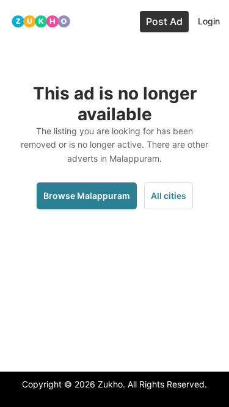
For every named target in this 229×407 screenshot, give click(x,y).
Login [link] (209, 21)
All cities (168, 195)
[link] (41, 22)
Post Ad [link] (164, 21)
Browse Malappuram (86, 195)
